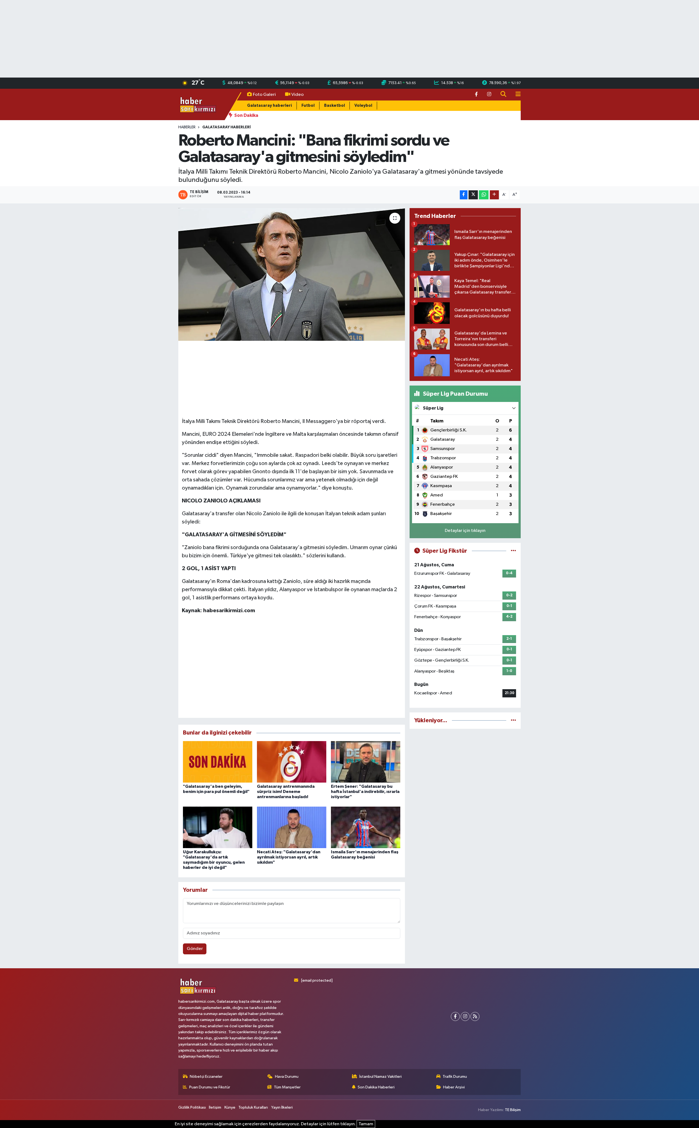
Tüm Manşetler (287, 1087)
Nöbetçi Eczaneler (206, 1076)
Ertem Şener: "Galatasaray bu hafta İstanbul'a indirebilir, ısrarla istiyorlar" (365, 791)
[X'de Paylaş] (473, 194)
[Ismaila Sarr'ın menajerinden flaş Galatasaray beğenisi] (365, 827)
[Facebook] (455, 1016)
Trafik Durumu (455, 1076)
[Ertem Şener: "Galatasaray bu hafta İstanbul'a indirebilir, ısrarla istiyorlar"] (365, 761)
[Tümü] (513, 720)
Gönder (195, 948)
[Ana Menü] (516, 94)
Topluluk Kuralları (253, 1107)
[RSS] (474, 1016)
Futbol (308, 105)
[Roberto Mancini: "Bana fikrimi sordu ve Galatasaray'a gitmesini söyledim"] (291, 274)
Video (297, 94)
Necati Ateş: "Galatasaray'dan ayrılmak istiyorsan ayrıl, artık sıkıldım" (288, 857)
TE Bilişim (513, 1110)
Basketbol (334, 105)
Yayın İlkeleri (282, 1107)
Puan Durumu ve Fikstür (209, 1087)
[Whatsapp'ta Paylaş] (483, 194)
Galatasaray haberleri (269, 105)
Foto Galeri (264, 94)
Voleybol (363, 105)
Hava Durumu (286, 1076)
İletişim (215, 1107)
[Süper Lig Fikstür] (513, 551)
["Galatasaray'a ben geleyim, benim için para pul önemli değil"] (217, 761)
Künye (229, 1107)
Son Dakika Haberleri (376, 1087)
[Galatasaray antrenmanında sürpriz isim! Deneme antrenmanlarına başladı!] (291, 761)
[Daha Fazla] (494, 194)
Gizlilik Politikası (192, 1107)
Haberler (187, 127)
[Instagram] (465, 1016)
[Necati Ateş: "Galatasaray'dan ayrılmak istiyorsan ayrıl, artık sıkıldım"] (291, 827)
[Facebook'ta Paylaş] (463, 194)
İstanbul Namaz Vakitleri (380, 1076)
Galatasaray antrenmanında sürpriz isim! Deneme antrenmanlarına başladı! (286, 791)
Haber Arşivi (454, 1087)
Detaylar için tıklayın (465, 530)
